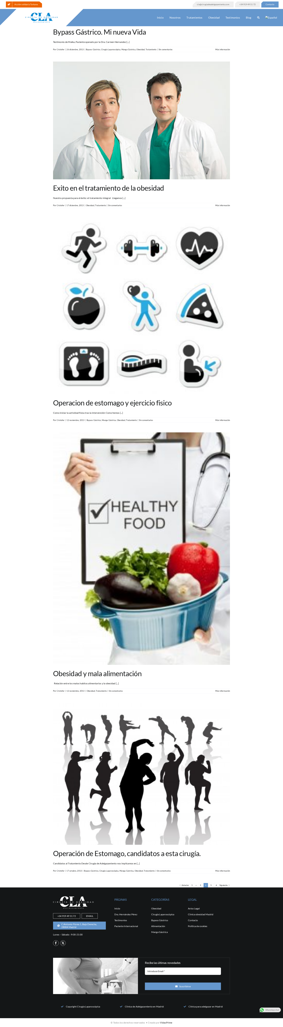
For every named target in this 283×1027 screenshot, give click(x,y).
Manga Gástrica (128, 49)
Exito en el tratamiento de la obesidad (108, 188)
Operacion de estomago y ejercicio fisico (112, 403)
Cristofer (60, 49)
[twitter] (63, 943)
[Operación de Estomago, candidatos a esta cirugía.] (141, 774)
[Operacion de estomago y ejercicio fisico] (141, 305)
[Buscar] (258, 17)
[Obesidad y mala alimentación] (141, 548)
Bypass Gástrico (93, 49)
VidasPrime (166, 1022)
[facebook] (56, 943)
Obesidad (140, 49)
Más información (222, 49)
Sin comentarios (166, 49)
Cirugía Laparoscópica (110, 49)
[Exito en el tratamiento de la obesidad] (141, 120)
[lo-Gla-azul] (41, 13)
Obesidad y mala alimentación (97, 673)
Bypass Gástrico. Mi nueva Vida (99, 32)
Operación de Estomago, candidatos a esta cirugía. (127, 853)
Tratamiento (151, 49)
